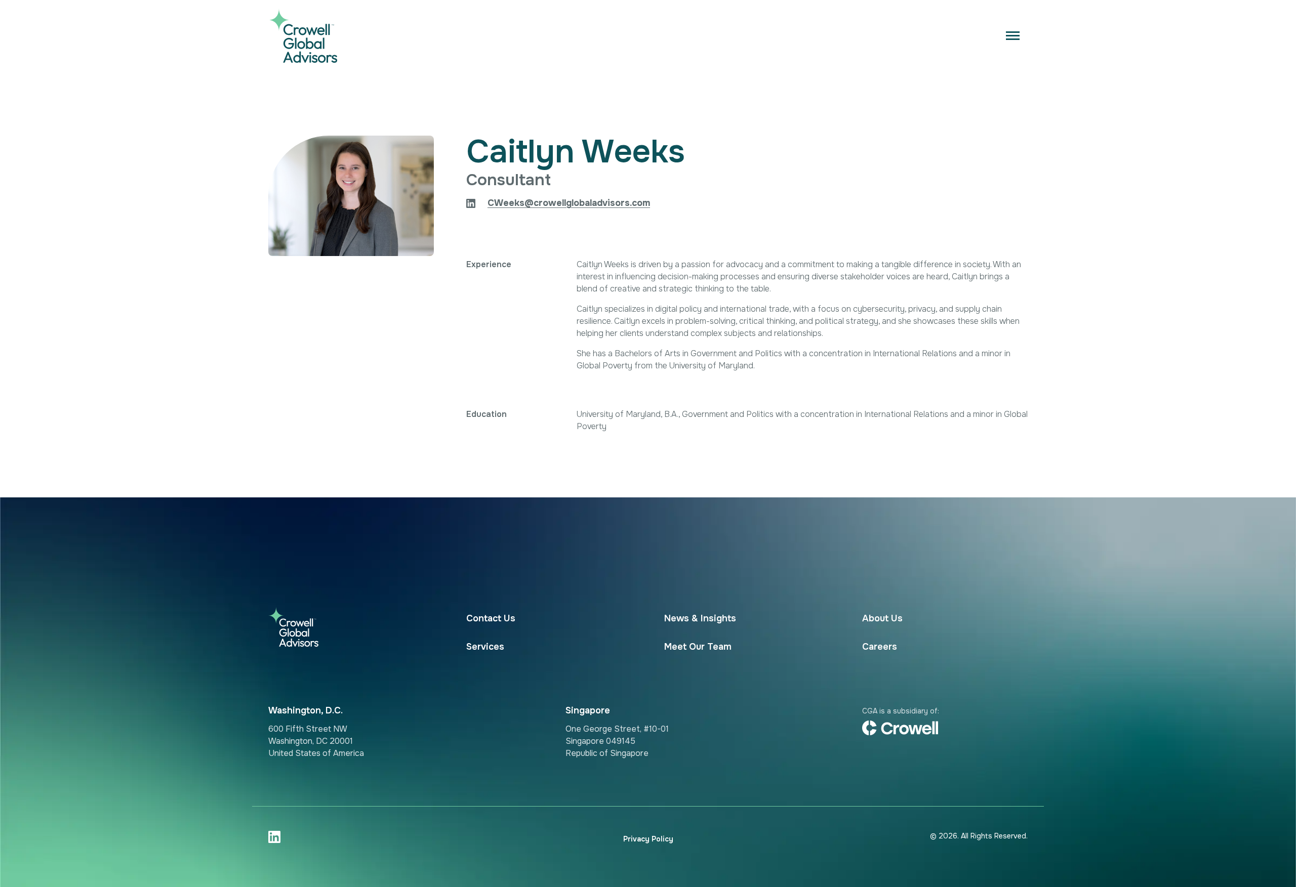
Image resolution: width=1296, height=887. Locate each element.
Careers (879, 646)
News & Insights (700, 618)
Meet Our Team (698, 646)
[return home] (324, 35)
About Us (882, 618)
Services (485, 646)
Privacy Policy (648, 838)
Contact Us (490, 618)
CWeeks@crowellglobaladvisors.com (569, 202)
